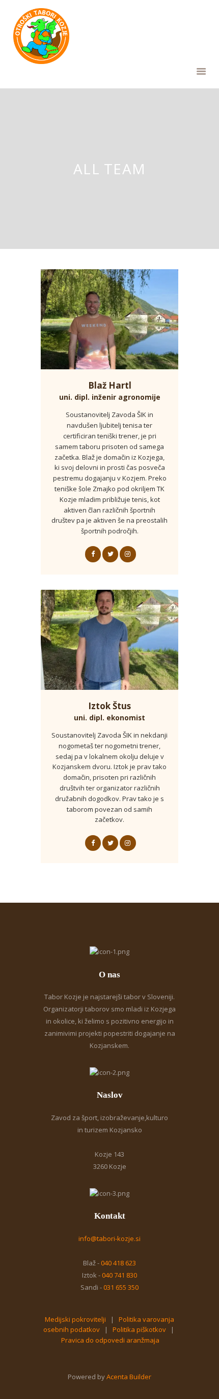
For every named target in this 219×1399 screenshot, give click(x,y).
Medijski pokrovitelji (75, 1319)
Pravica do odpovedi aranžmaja (110, 1340)
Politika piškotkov (139, 1329)
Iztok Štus (109, 711)
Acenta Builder (128, 1376)
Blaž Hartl (109, 391)
